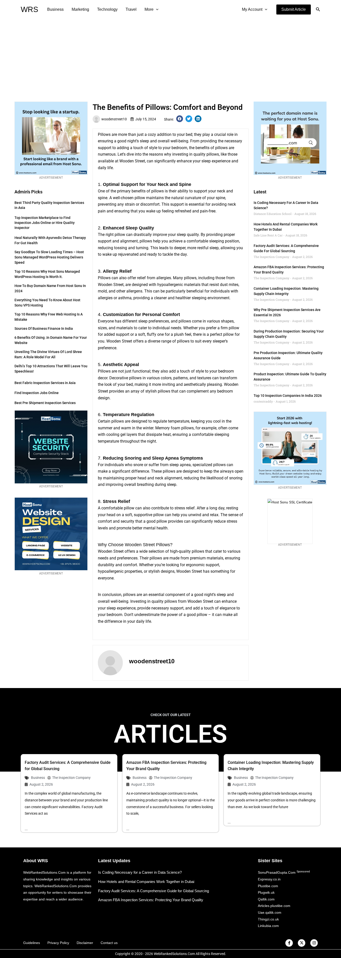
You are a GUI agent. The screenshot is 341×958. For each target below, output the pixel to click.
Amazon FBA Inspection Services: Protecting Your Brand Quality (150, 900)
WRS (29, 9)
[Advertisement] (170, 57)
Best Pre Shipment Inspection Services (45, 403)
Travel (131, 9)
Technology (107, 9)
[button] (293, 10)
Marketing (80, 9)
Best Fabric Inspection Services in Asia (45, 383)
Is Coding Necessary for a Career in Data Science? (140, 872)
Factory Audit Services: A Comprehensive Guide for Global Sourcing (153, 891)
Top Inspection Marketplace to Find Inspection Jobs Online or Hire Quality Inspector (44, 223)
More (149, 9)
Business (55, 9)
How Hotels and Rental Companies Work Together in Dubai (146, 881)
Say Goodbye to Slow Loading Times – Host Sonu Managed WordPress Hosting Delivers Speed (49, 257)
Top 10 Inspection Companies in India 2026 (288, 396)
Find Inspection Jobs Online (36, 393)
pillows (221, 147)
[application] (156, 9)
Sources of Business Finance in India (43, 329)
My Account (252, 9)
